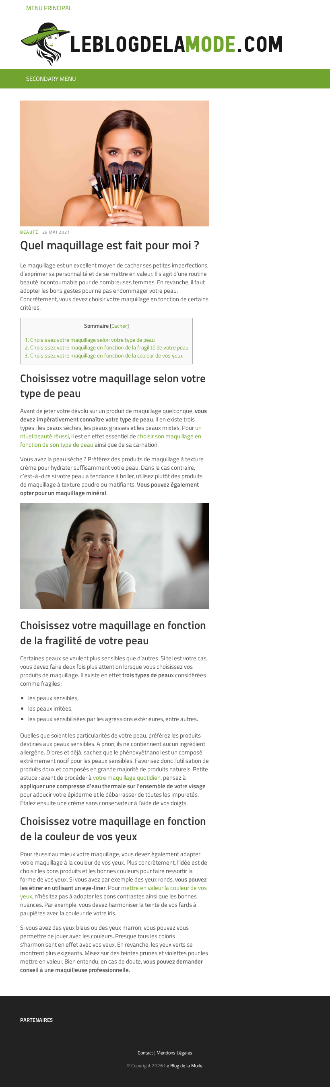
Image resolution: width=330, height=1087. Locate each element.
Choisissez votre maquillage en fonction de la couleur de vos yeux (104, 355)
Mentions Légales (174, 1052)
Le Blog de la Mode (183, 1065)
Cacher (119, 326)
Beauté (29, 232)
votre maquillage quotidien (127, 777)
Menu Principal (48, 7)
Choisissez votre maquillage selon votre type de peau (90, 339)
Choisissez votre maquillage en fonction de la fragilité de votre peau (106, 347)
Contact (145, 1052)
